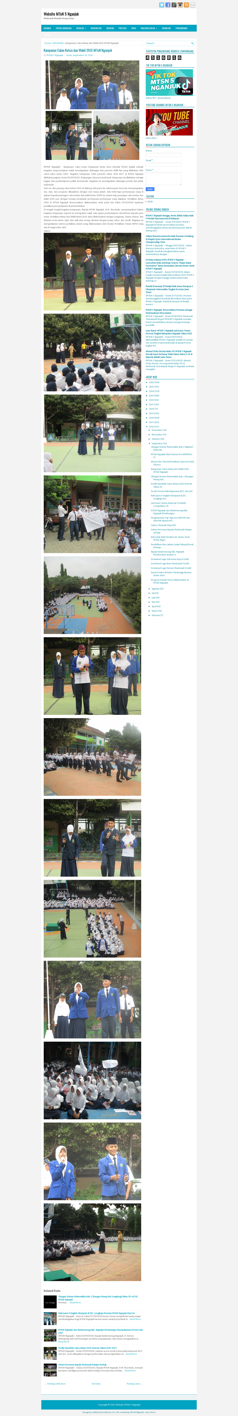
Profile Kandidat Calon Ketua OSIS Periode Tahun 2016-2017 (87, 1348)
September (158, 443)
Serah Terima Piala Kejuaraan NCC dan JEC (172, 491)
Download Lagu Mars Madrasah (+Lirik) (170, 563)
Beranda (47, 28)
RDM (150, 201)
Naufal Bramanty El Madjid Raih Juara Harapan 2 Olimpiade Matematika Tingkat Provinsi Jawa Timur (169, 289)
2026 (151, 382)
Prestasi (122, 28)
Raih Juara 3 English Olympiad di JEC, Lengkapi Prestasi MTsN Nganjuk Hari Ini (96, 1313)
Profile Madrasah (64, 28)
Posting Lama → (134, 1384)
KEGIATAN (58, 43)
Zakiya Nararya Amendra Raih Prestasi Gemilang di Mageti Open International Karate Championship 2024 (169, 239)
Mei (154, 602)
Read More (75, 1302)
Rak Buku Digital (149, 28)
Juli (153, 593)
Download (166, 28)
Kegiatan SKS (96, 28)
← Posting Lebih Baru (55, 1384)
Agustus (156, 589)
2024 (151, 391)
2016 (151, 426)
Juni (154, 597)
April (154, 606)
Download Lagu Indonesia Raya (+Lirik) (170, 559)
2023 (151, 395)
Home (48, 43)
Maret (155, 611)
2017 (151, 422)
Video (133, 28)
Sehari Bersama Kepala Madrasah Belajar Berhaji (82, 1364)
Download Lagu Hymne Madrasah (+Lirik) (171, 568)
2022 (151, 400)
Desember (157, 430)
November (157, 434)
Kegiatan (110, 28)
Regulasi (81, 28)
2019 (151, 413)
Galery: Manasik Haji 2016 (163, 525)
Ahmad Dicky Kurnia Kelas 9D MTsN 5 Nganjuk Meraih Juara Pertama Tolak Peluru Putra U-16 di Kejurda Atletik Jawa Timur (169, 354)
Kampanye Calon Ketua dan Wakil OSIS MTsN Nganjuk (78, 50)
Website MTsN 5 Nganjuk (61, 14)
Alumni (47, 35)
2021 (151, 404)
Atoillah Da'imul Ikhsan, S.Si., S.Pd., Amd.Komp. (111, 1412)
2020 (151, 409)
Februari (156, 615)
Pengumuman (181, 28)
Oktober (156, 439)
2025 (151, 387)
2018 (151, 418)
